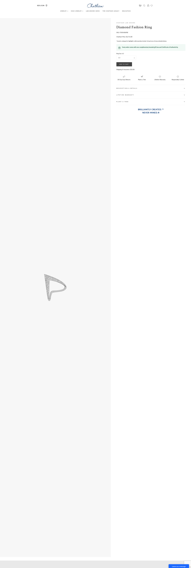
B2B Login (40, 5)
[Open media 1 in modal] (71, 272)
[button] (144, 5)
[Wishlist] (151, 5)
